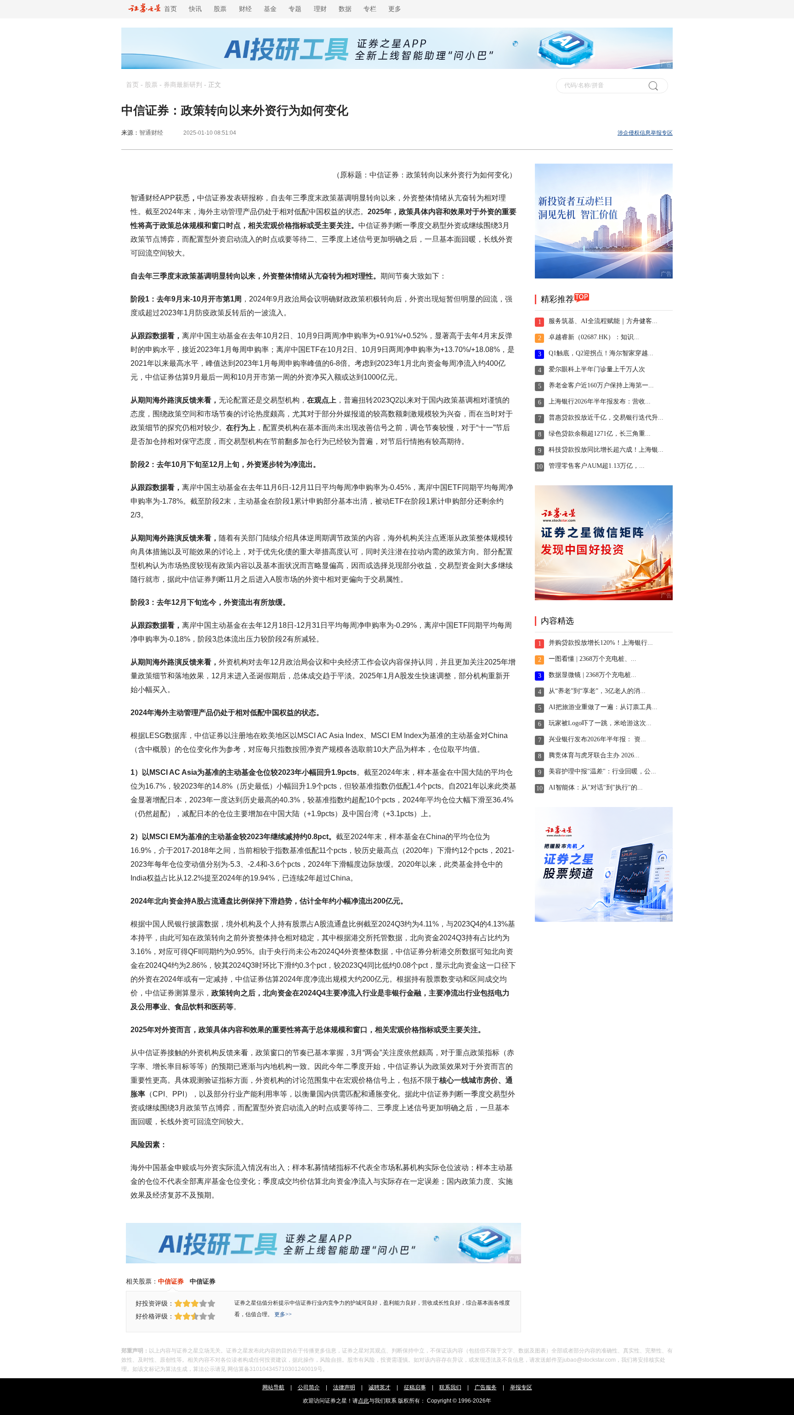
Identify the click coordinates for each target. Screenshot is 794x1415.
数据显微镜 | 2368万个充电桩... (592, 674)
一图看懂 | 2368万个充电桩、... (592, 658)
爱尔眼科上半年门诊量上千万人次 (597, 369)
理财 (320, 9)
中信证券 (171, 1281)
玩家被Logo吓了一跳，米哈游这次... (600, 723)
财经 (245, 9)
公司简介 (309, 1387)
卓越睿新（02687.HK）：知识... (594, 337)
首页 (168, 9)
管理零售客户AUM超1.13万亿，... (597, 465)
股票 (220, 9)
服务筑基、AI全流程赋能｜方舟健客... (603, 321)
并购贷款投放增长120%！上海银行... (601, 642)
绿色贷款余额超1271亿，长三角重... (600, 433)
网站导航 (273, 1387)
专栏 (369, 9)
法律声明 (344, 1387)
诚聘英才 (380, 1387)
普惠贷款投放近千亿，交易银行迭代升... (606, 417)
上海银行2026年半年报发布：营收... (600, 401)
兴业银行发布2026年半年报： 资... (597, 739)
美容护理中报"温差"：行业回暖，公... (602, 771)
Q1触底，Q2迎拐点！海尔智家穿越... (601, 353)
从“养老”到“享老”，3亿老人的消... (597, 691)
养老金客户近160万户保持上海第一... (601, 385)
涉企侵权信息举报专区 (645, 133)
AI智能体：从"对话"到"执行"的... (596, 787)
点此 (363, 1401)
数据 (345, 9)
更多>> (283, 1314)
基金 (270, 9)
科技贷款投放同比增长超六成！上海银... (606, 449)
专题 (295, 9)
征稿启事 (415, 1387)
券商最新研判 (183, 84)
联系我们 (450, 1387)
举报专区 (521, 1387)
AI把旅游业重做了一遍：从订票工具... (603, 707)
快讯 (195, 9)
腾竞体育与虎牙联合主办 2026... (594, 755)
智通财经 (151, 132)
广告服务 (486, 1387)
